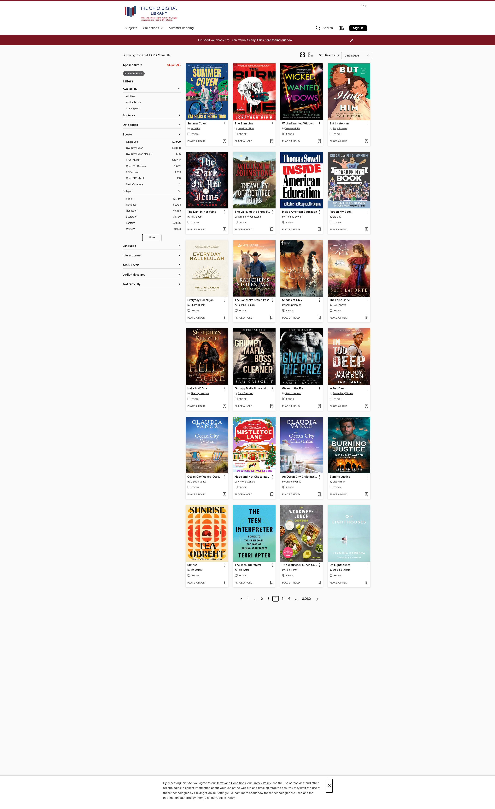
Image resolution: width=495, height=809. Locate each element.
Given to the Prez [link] (293, 388)
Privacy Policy (262, 783)
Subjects (131, 28)
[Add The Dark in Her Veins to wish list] (224, 229)
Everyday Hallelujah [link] (200, 300)
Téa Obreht (196, 570)
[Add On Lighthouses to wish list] (366, 582)
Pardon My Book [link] (340, 212)
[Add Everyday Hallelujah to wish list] (224, 318)
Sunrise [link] (192, 565)
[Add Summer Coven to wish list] (224, 141)
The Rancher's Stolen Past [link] (252, 300)
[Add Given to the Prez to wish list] (319, 406)
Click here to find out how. (275, 40)
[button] (324, 29)
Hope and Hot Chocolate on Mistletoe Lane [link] (252, 477)
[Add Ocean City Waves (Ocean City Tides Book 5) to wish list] (224, 494)
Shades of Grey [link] (292, 300)
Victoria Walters (246, 481)
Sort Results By (329, 55)
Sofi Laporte (339, 305)
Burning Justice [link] (339, 477)
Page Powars (340, 128)
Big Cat (337, 216)
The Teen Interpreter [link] (248, 565)
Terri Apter (243, 570)
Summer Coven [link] (197, 123)
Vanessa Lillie (292, 128)
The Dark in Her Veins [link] (201, 212)
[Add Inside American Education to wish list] (319, 229)
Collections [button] (151, 28)
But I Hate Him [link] (339, 123)
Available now (133, 102)
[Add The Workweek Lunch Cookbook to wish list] (319, 582)
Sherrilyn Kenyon (200, 393)
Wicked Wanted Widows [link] (298, 123)
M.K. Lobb (196, 216)
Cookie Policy (225, 798)
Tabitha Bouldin (246, 305)
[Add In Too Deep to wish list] (366, 406)
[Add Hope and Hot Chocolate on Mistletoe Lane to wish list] (271, 494)
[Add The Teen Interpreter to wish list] (271, 582)
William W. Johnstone (249, 216)
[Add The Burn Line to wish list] (271, 141)
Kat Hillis (195, 128)
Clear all (174, 65)
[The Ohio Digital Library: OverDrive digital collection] (151, 13)
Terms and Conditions (231, 783)
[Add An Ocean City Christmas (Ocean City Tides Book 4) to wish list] (319, 494)
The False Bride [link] (339, 300)
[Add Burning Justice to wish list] (366, 494)
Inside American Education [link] (299, 212)
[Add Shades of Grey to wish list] (319, 318)
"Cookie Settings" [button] (216, 793)
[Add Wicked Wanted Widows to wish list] (319, 141)
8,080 (306, 599)
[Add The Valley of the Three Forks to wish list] (271, 229)
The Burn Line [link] (244, 123)
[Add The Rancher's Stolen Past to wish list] (271, 318)
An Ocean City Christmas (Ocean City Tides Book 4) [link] (299, 477)
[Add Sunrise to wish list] (224, 582)
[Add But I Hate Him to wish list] (366, 141)
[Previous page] (241, 598)
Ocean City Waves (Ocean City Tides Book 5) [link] (205, 477)
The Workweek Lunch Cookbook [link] (299, 565)
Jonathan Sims (246, 128)
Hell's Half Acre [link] (197, 388)
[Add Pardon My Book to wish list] (366, 229)
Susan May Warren (343, 393)
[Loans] (341, 29)
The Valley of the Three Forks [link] (252, 212)
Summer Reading (181, 28)
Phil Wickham (198, 305)
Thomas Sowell (293, 216)
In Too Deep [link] (337, 388)
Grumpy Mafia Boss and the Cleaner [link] (252, 388)
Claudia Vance (198, 481)
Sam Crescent (293, 305)
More (152, 237)
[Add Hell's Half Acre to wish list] (224, 406)
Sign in (358, 28)
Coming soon (133, 108)
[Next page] (317, 598)
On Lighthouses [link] (339, 565)
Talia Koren (291, 570)
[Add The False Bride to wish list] (366, 318)
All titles (130, 96)
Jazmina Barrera (341, 570)
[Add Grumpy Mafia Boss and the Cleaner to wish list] (271, 406)
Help (363, 5)
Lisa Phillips (339, 481)
